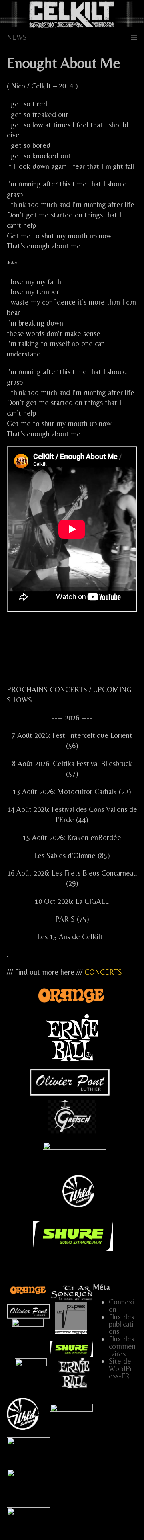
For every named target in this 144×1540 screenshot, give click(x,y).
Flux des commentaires (122, 1346)
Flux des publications (121, 1324)
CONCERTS (103, 972)
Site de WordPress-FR (120, 1368)
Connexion (121, 1305)
